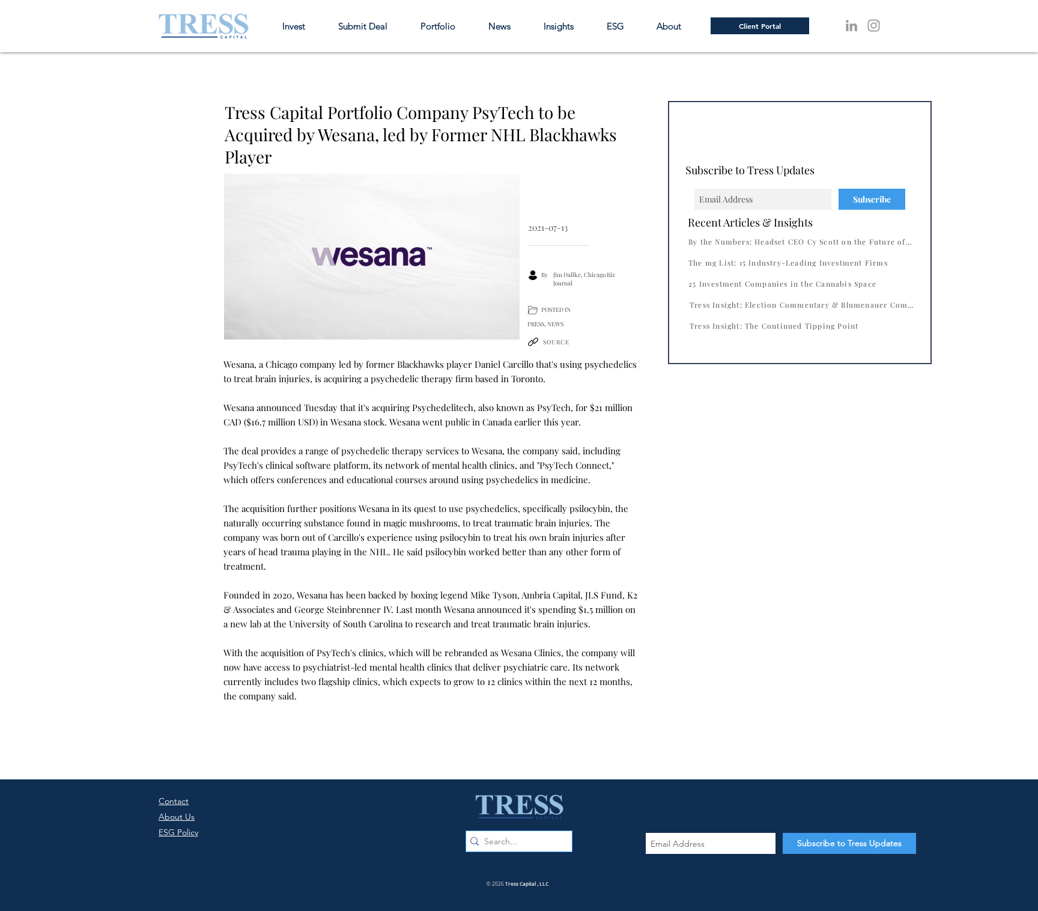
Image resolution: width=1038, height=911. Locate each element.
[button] (676, 26)
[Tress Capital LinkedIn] (851, 25)
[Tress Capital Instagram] (874, 25)
